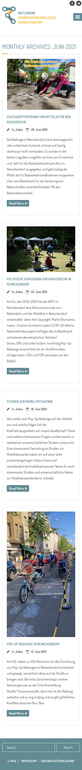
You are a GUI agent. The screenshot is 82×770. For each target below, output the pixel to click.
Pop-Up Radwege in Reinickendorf (33, 644)
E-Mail (12, 761)
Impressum (28, 761)
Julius (19, 129)
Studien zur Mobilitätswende (30, 401)
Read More (16, 203)
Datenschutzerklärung (57, 761)
